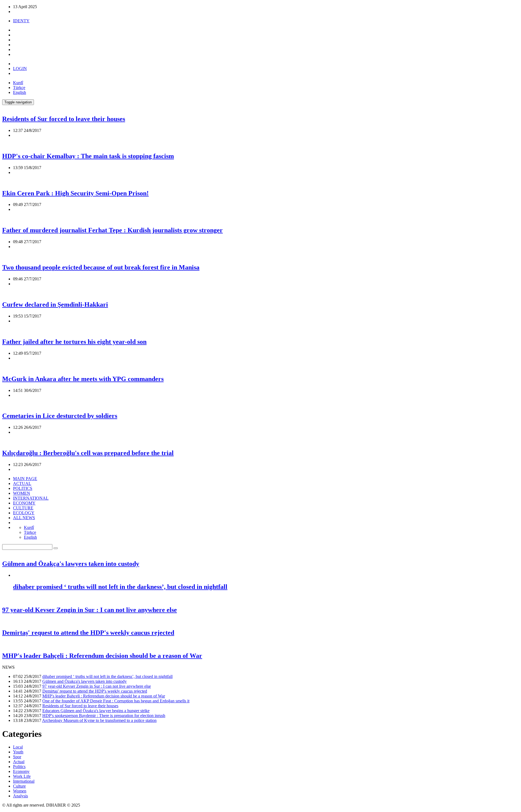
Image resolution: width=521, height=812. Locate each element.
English (19, 92)
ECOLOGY (23, 512)
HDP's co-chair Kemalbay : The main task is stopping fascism (88, 156)
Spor (17, 756)
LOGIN (20, 68)
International (23, 781)
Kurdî (18, 82)
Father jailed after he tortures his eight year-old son (74, 341)
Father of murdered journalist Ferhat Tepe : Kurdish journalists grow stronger (112, 230)
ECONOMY (24, 503)
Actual (18, 761)
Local (18, 747)
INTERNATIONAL (31, 498)
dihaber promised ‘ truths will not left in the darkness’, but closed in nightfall (120, 586)
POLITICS (22, 488)
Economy (21, 771)
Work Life (22, 776)
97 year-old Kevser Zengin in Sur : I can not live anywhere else (89, 609)
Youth (18, 752)
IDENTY (21, 20)
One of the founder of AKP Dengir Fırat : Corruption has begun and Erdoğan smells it (115, 701)
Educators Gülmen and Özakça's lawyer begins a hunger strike (96, 710)
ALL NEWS (24, 517)
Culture (19, 786)
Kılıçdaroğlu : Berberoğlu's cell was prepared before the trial (88, 452)
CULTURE (23, 508)
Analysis (20, 796)
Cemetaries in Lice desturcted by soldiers (59, 415)
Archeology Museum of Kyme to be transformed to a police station (99, 720)
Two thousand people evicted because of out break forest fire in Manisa (100, 267)
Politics (19, 766)
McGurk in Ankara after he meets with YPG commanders (83, 378)
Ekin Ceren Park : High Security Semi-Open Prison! (75, 193)
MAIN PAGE (25, 478)
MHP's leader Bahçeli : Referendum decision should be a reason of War (102, 655)
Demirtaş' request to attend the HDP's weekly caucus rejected (88, 632)
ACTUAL (22, 483)
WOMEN (21, 493)
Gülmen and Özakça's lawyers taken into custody (70, 563)
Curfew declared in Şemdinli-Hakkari (55, 304)
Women (19, 791)
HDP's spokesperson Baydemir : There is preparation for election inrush (103, 715)
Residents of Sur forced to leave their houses (63, 118)
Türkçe (19, 87)
